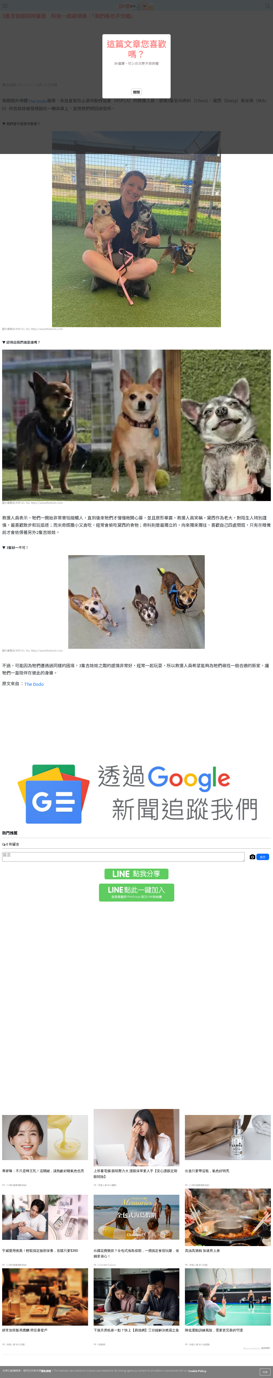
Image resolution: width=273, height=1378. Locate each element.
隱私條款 (46, 1371)
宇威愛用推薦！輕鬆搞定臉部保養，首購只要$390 (40, 1250)
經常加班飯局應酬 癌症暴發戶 (24, 1330)
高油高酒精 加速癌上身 (202, 1250)
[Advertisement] (136, 727)
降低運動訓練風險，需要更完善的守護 (214, 1330)
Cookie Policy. (197, 1371)
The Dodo (34, 684)
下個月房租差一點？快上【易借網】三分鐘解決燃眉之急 (136, 1330)
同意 (265, 1372)
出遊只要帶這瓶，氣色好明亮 (207, 1171)
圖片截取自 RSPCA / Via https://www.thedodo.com (32, 329)
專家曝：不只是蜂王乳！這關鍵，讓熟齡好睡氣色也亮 (43, 1171)
